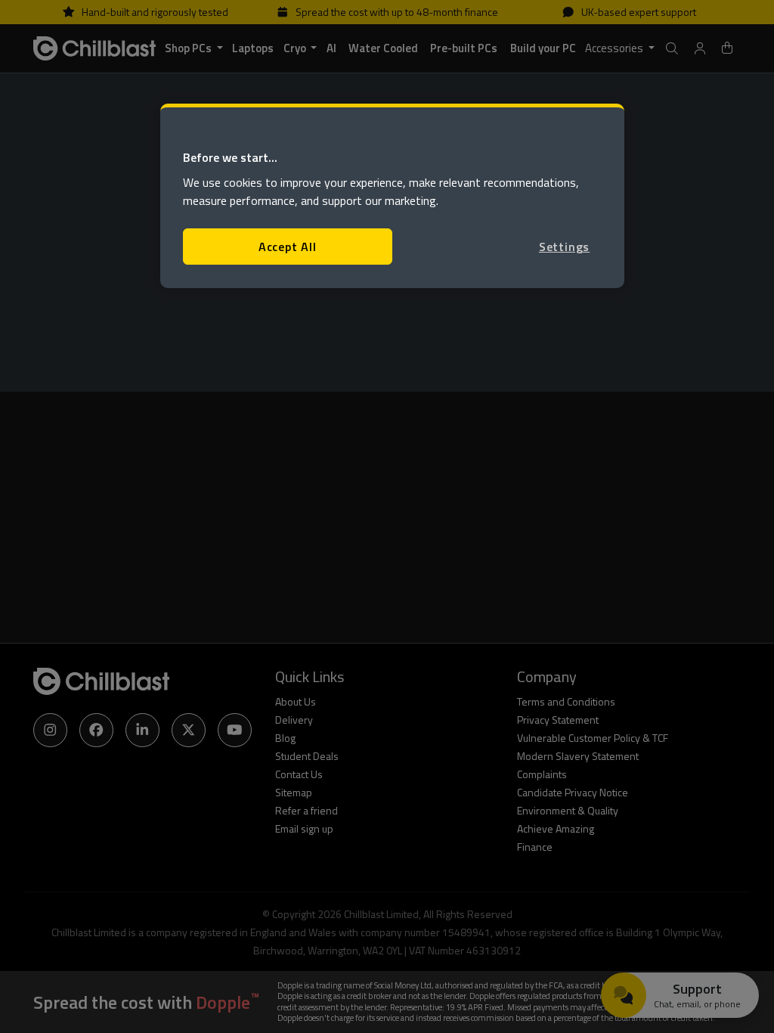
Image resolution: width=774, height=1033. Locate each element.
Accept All (288, 246)
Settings (564, 246)
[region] (392, 196)
